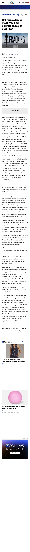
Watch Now (25, 2)
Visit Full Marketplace (22, 341)
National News (8, 14)
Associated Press (13, 54)
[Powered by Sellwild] (25, 438)
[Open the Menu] (2, 2)
